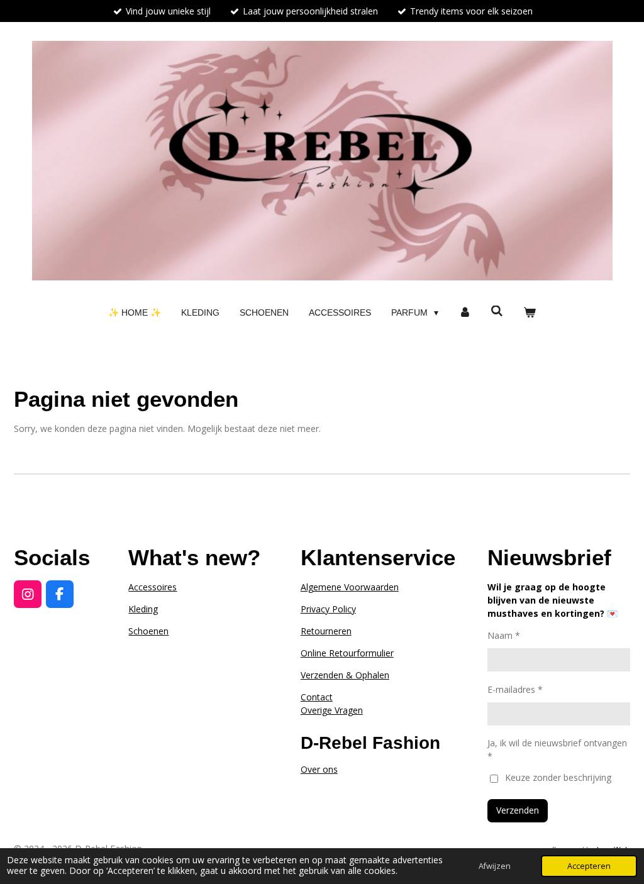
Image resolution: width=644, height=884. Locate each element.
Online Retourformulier (347, 653)
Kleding (143, 609)
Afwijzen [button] (495, 866)
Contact (317, 697)
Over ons (319, 769)
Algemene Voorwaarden (350, 587)
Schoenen (148, 631)
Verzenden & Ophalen (345, 675)
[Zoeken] (497, 311)
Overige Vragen (332, 710)
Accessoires (152, 587)
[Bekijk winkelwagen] (529, 313)
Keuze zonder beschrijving (558, 777)
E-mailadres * (515, 689)
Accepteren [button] (589, 866)
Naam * (503, 635)
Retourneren (326, 631)
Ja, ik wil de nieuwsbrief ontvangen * (557, 749)
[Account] (465, 313)
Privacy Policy (328, 609)
